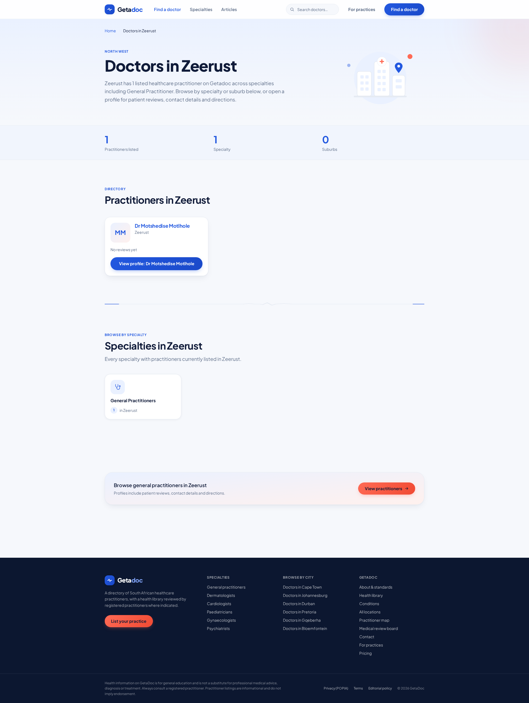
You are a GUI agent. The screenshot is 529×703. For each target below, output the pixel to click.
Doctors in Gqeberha (302, 620)
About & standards (375, 586)
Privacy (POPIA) (336, 688)
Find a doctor (167, 9)
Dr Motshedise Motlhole (162, 225)
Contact (366, 636)
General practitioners (226, 586)
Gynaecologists (221, 620)
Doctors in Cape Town (302, 586)
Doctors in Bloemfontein (305, 628)
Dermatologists (221, 595)
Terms (358, 688)
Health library (371, 595)
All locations (369, 611)
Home (110, 30)
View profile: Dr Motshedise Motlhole (156, 263)
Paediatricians (219, 611)
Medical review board (378, 628)
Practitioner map (374, 620)
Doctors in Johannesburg (305, 595)
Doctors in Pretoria (299, 611)
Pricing (365, 653)
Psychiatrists (218, 628)
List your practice (128, 621)
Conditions (369, 603)
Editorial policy (380, 688)
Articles (229, 9)
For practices (361, 9)
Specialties (201, 9)
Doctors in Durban (299, 603)
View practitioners (383, 488)
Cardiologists (219, 603)
